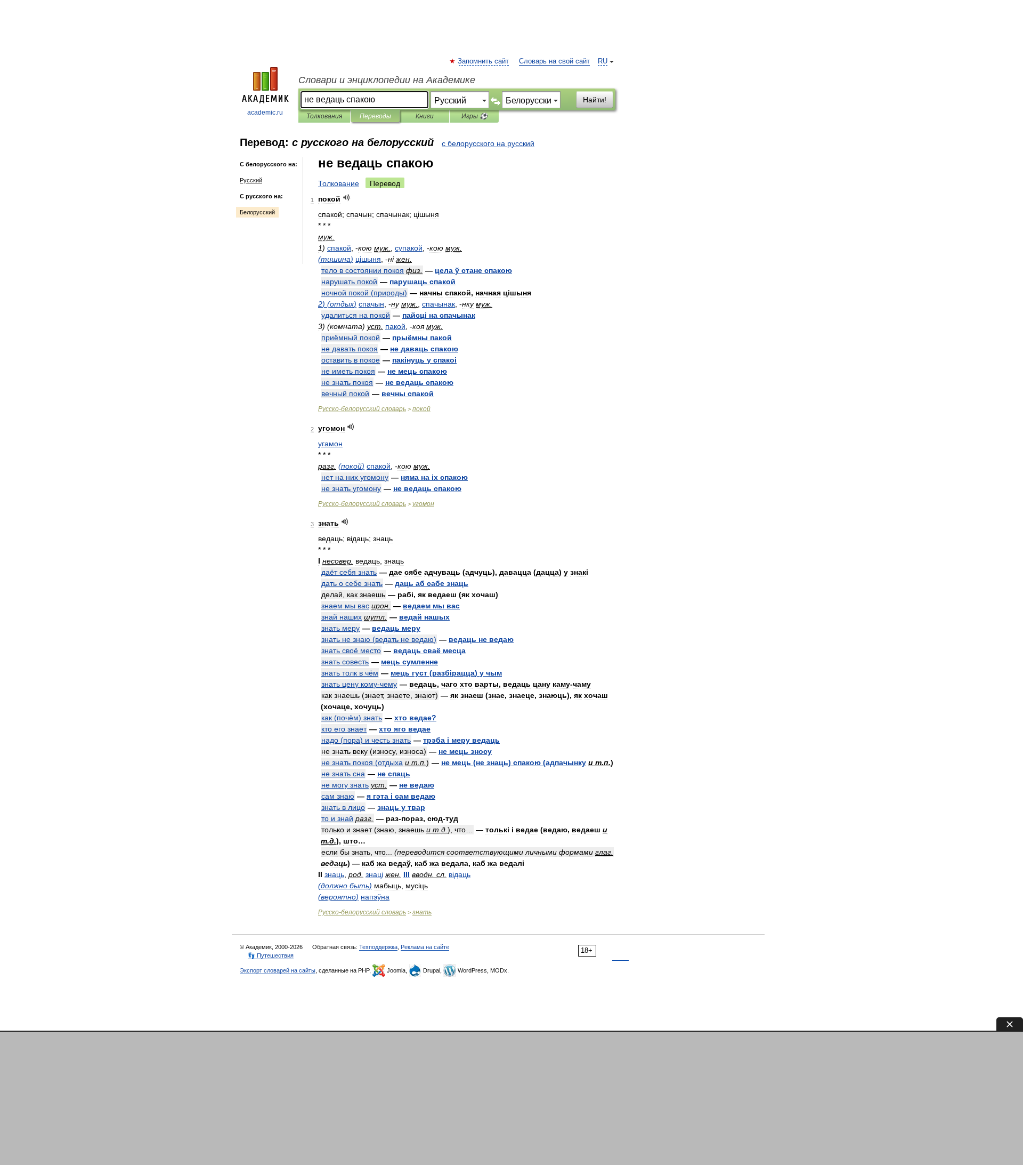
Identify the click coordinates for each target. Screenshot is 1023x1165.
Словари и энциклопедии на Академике (386, 80)
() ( (513, 762)
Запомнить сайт (484, 61)
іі (424, 360)
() (335, 259)
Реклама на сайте (425, 947)
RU (602, 61)
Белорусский (257, 212)
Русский (251, 180)
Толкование (338, 183)
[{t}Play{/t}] (347, 198)
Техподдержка (378, 947)
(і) (446, 673)
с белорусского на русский (488, 143)
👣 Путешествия (271, 955)
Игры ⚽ (474, 116)
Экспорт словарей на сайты (277, 970)
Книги (425, 116)
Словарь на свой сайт (554, 61)
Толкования (324, 116)
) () (337, 304)
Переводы (375, 116)
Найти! (594, 99)
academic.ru (265, 112)
